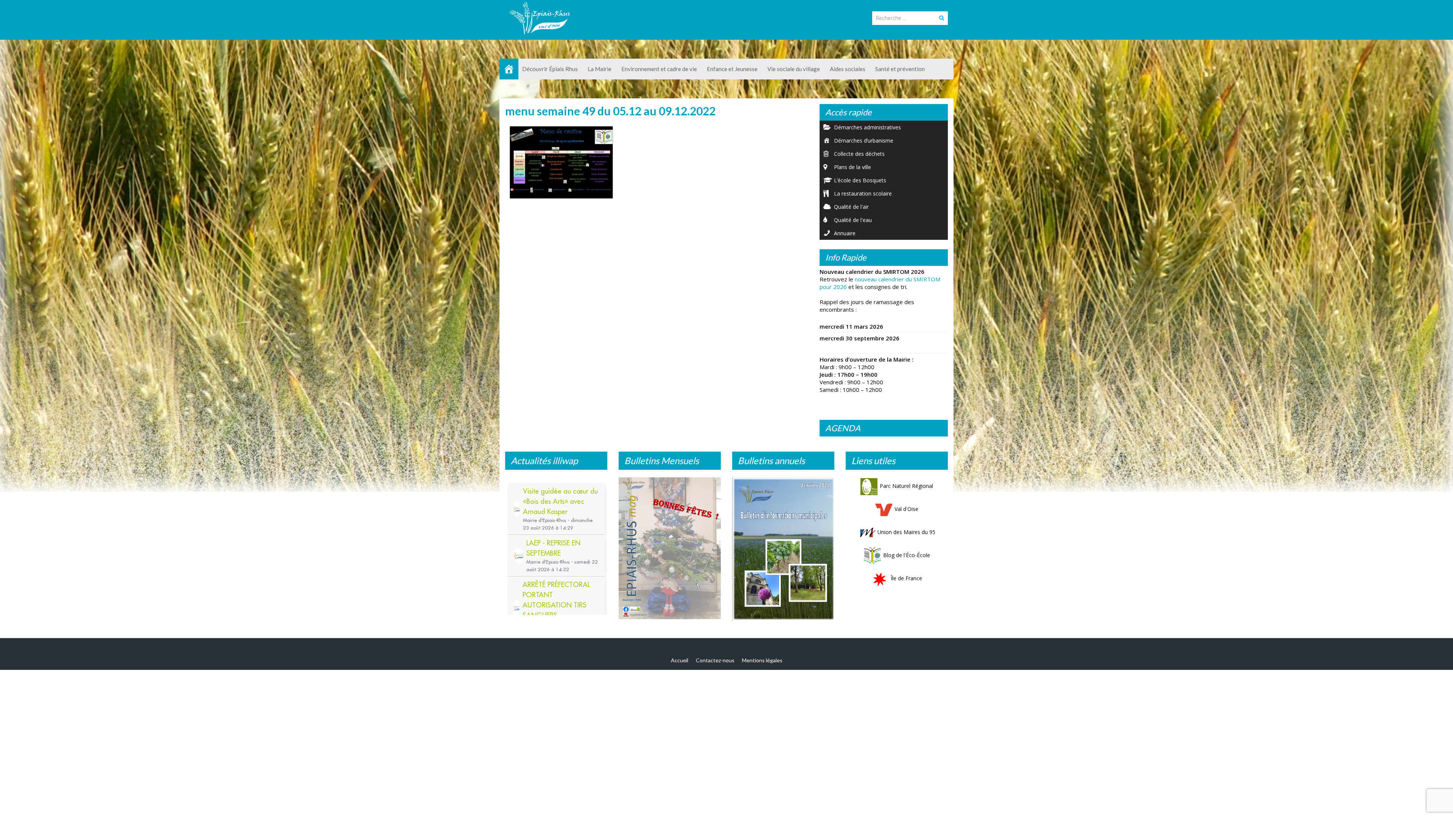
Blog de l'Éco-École (906, 555)
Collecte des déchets (859, 153)
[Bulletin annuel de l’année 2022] (783, 547)
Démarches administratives (867, 127)
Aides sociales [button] (847, 68)
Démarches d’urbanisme (863, 140)
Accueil (679, 662)
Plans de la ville (852, 167)
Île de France (906, 578)
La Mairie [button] (599, 68)
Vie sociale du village (793, 68)
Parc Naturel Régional (906, 485)
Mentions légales (762, 662)
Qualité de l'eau (853, 220)
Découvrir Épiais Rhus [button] (550, 68)
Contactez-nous (715, 662)
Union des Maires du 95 (906, 532)
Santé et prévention (900, 68)
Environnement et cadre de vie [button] (659, 68)
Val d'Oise (906, 509)
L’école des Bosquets (860, 180)
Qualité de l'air (851, 206)
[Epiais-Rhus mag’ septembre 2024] (670, 550)
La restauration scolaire (863, 193)
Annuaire (845, 233)
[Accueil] (508, 69)
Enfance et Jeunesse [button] (732, 68)
